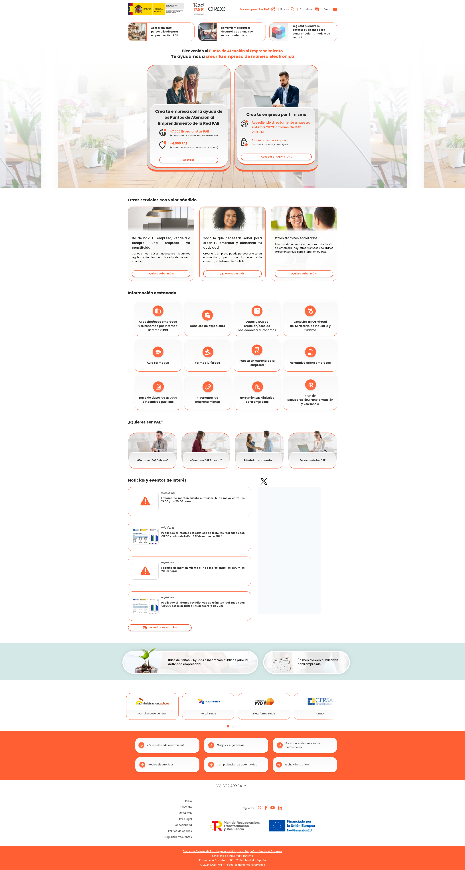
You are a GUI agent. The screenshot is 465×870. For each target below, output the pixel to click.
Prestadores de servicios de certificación (303, 745)
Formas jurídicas (207, 363)
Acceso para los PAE (254, 9)
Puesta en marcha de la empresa (257, 363)
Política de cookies (180, 831)
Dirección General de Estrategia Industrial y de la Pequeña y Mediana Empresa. (232, 851)
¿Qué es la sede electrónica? (165, 745)
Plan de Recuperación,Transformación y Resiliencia (310, 400)
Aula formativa (158, 363)
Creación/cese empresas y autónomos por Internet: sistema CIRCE (157, 326)
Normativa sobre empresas (310, 363)
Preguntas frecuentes (178, 837)
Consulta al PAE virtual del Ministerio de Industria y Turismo (310, 326)
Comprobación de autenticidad (237, 764)
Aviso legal (185, 819)
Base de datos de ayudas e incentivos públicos (158, 400)
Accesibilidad (183, 825)
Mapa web (185, 813)
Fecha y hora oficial (297, 764)
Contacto (185, 807)
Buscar (284, 9)
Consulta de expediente (207, 326)
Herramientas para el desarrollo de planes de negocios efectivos (237, 31)
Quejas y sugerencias (230, 745)
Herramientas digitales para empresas (257, 400)
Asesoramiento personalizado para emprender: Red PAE (164, 31)
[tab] (228, 726)
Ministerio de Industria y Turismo (232, 856)
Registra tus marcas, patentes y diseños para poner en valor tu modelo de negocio (311, 31)
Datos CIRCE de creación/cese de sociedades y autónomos (257, 326)
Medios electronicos (160, 764)
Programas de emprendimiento (207, 400)
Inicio (188, 801)
